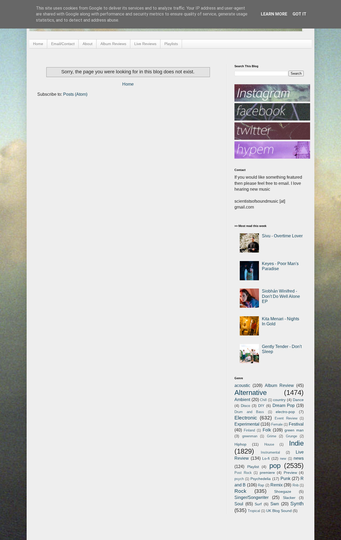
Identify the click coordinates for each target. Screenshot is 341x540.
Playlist (253, 467)
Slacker (289, 497)
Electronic (245, 418)
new (283, 459)
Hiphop (240, 444)
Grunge (291, 436)
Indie (296, 443)
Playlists (171, 44)
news (299, 458)
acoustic (242, 385)
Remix (276, 485)
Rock (240, 491)
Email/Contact (63, 44)
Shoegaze (282, 491)
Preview (290, 472)
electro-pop (285, 412)
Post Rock (243, 473)
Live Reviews (145, 44)
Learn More (274, 14)
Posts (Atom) (75, 94)
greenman (249, 436)
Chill (263, 400)
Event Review (286, 418)
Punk (285, 478)
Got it (299, 14)
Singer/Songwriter (251, 497)
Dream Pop (284, 405)
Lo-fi (266, 458)
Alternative (250, 392)
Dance (298, 400)
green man (294, 430)
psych (239, 479)
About (87, 44)
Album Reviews (113, 44)
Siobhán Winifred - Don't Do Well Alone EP (281, 296)
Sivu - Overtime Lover (282, 236)
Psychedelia (260, 479)
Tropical (254, 511)
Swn (274, 504)
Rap (261, 485)
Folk (267, 430)
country (279, 400)
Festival (296, 424)
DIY (261, 405)
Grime (271, 436)
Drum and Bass (249, 412)
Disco (245, 405)
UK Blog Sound (279, 511)
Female (277, 424)
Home (38, 44)
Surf (258, 504)
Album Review (279, 385)
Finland (249, 430)
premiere (267, 472)
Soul (238, 504)
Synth (297, 503)
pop (275, 465)
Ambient (242, 399)
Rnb (296, 485)
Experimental (246, 424)
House (269, 444)
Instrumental (270, 452)
